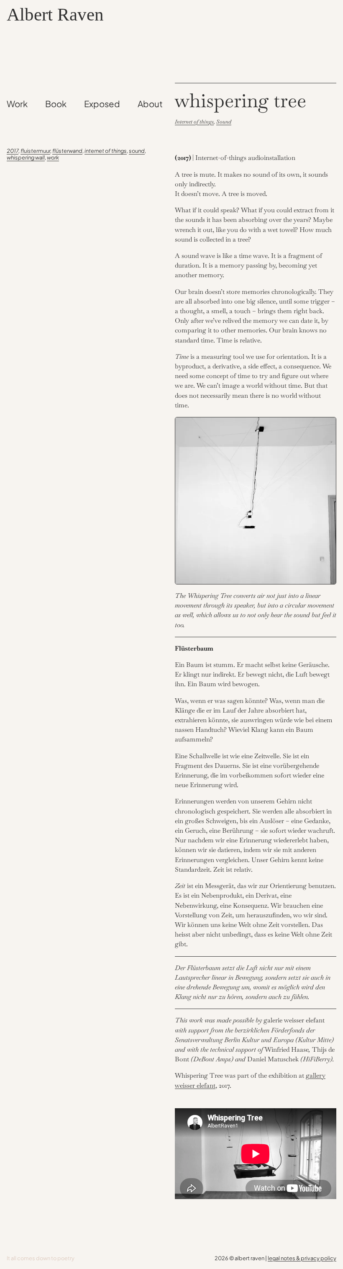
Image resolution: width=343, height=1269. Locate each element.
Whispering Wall (26, 157)
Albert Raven (55, 14)
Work (53, 157)
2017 (12, 150)
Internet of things (194, 121)
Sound (137, 150)
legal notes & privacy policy (302, 1258)
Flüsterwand (67, 150)
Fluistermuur (35, 150)
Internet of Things (105, 150)
